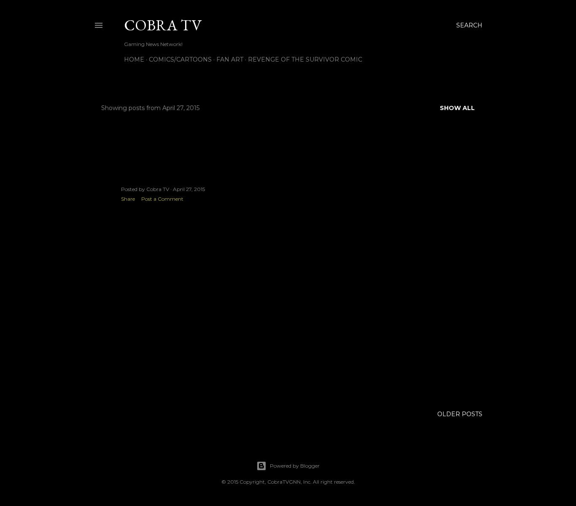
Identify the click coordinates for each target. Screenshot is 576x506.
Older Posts (459, 414)
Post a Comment (162, 199)
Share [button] (128, 199)
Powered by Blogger (295, 466)
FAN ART (229, 59)
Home (134, 59)
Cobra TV (163, 25)
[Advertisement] (189, 328)
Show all (457, 108)
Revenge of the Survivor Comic (305, 59)
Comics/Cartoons (180, 59)
